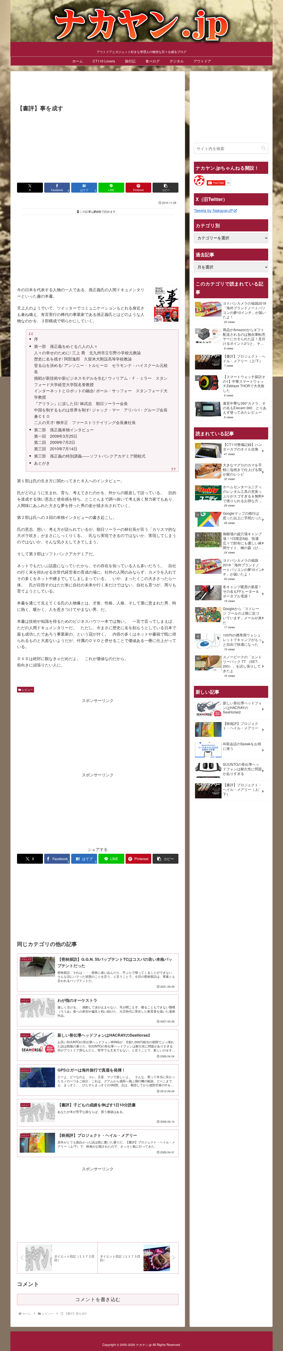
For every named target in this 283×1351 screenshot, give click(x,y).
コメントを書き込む (97, 1299)
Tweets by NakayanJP (213, 210)
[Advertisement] (97, 89)
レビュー (27, 689)
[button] (165, 188)
